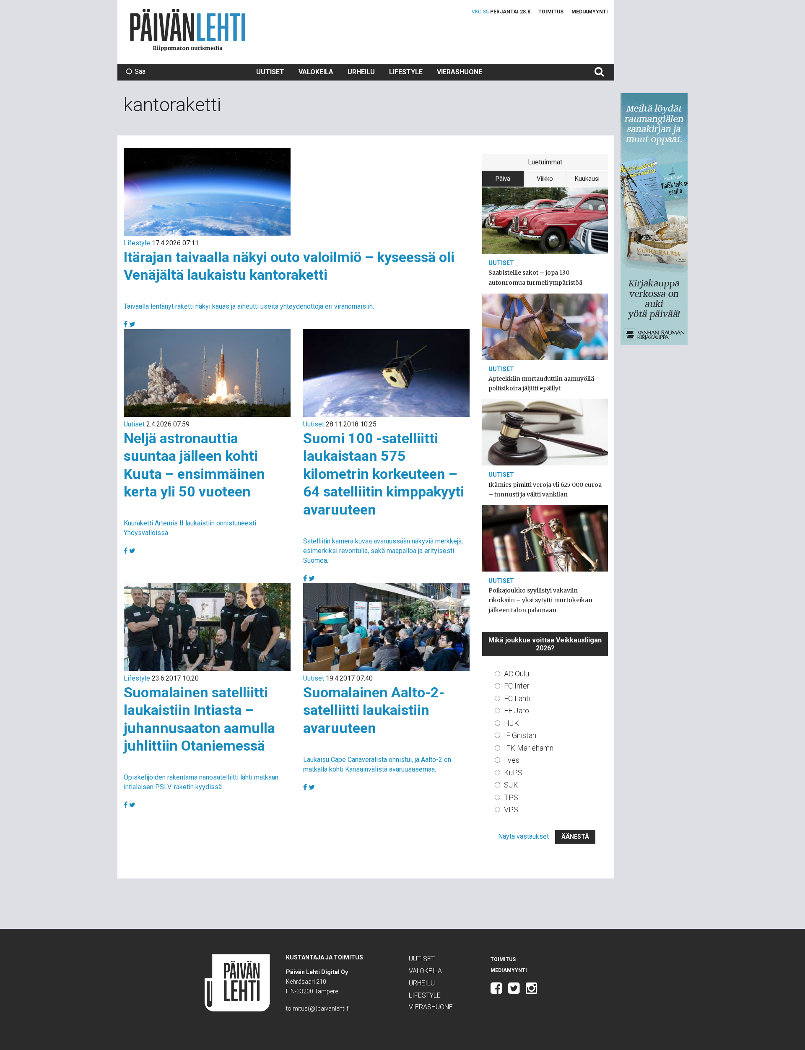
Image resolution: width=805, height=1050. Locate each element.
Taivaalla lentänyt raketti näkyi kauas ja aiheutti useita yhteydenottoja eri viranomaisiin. (249, 306)
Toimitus (551, 12)
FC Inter (517, 685)
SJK (511, 784)
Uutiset (270, 72)
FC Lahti (517, 698)
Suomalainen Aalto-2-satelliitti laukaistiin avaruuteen (373, 710)
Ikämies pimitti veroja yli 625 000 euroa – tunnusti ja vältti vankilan (545, 489)
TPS (511, 797)
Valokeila (316, 72)
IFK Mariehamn (528, 747)
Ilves (511, 760)
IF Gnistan (520, 735)
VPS (511, 809)
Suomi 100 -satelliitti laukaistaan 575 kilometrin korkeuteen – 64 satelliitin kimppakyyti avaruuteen (383, 474)
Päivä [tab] (503, 178)
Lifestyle (406, 72)
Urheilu (361, 72)
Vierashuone (459, 72)
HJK (511, 723)
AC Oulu (516, 673)
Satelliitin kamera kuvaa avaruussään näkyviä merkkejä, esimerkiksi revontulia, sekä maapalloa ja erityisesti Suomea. (383, 550)
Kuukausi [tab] (587, 178)
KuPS (513, 772)
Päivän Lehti (187, 30)
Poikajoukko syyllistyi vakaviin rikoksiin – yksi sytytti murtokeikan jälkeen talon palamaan (540, 600)
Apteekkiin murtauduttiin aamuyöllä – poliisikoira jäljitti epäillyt (544, 383)
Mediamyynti (589, 12)
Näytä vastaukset (523, 836)
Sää (140, 71)
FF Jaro (516, 710)
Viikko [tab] (545, 178)
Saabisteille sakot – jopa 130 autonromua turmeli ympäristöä (535, 277)
